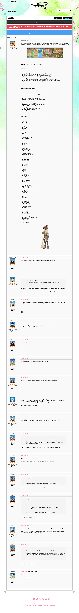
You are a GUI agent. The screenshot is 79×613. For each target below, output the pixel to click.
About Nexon (52, 605)
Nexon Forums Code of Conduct (36, 31)
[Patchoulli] (12, 575)
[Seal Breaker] (13, 578)
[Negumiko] (12, 279)
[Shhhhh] (13, 47)
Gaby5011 (12, 455)
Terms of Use (46, 605)
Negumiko (13, 276)
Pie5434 (12, 474)
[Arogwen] (12, 303)
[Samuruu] (12, 343)
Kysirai (12, 377)
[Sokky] (12, 529)
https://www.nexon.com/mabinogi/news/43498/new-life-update (49, 21)
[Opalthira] (12, 362)
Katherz (12, 40)
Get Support (33, 605)
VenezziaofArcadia (12, 257)
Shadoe (12, 320)
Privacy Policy (39, 605)
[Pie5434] (12, 478)
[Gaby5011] (12, 459)
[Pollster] (14, 264)
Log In (58, 18)
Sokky (12, 525)
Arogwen (12, 299)
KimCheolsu (12, 395)
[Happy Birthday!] (14, 481)
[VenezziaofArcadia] (12, 261)
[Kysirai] (12, 380)
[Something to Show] (11, 47)
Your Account (27, 605)
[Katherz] (12, 43)
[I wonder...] (14, 283)
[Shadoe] (22, 311)
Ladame (12, 433)
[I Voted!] (14, 47)
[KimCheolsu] (12, 399)
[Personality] (14, 384)
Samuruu (12, 339)
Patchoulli (13, 571)
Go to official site (12, 1)
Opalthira (12, 358)
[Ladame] (12, 437)
